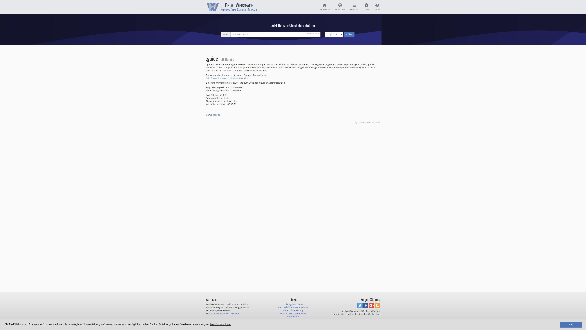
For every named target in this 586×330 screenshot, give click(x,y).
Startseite (325, 9)
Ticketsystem (289, 304)
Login (376, 9)
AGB (280, 307)
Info (366, 9)
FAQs (300, 304)
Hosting (354, 9)
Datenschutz (301, 307)
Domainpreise (213, 114)
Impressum (293, 316)
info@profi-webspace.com (226, 313)
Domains (340, 9)
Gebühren (289, 307)
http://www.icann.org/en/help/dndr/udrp (227, 78)
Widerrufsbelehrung (293, 310)
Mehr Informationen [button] (220, 324)
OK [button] (571, 324)
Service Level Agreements (293, 313)
